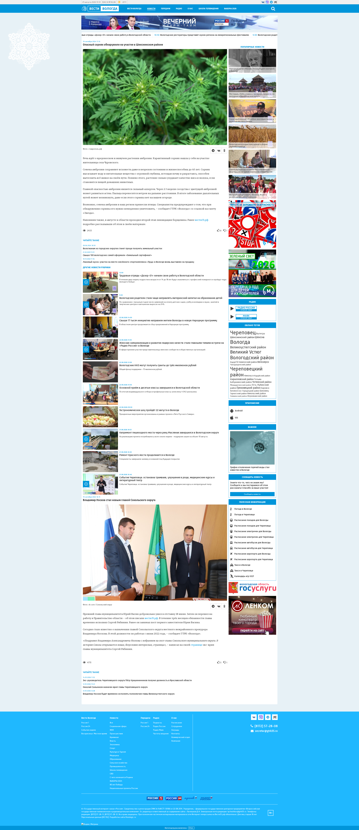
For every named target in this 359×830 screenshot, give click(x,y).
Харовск (265, 388)
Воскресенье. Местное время (94, 733)
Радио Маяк (158, 730)
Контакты (175, 733)
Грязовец (264, 390)
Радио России (159, 726)
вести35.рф (201, 220)
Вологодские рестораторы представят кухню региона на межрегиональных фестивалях (127, 35)
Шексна (259, 337)
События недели (88, 730)
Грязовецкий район (249, 387)
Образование (115, 759)
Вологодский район (252, 358)
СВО (111, 774)
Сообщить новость (252, 494)
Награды (175, 730)
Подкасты (157, 723)
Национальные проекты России (124, 788)
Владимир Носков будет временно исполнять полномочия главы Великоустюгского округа (128, 693)
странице (196, 644)
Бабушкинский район (241, 382)
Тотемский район (261, 382)
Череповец (243, 332)
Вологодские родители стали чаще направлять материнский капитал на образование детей (227, 35)
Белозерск (263, 362)
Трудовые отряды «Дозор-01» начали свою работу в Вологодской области (161, 275)
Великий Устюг (245, 352)
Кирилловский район (242, 379)
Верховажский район (257, 396)
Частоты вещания (161, 733)
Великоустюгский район (248, 347)
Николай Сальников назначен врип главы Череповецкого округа (115, 687)
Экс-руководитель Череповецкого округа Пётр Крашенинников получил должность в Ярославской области (137, 680)
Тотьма (257, 379)
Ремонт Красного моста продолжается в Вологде (146, 455)
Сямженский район (238, 396)
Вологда (240, 342)
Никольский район (256, 393)
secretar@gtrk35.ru (266, 731)
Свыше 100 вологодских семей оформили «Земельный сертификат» (117, 255)
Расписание (176, 723)
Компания (175, 741)
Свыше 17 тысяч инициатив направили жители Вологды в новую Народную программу (168, 320)
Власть (113, 741)
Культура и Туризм (118, 752)
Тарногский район (238, 393)
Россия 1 (85, 723)
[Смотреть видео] (100, 282)
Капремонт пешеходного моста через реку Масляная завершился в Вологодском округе (169, 432)
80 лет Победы (116, 784)
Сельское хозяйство (118, 763)
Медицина (114, 755)
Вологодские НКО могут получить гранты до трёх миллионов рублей (157, 365)
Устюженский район (246, 362)
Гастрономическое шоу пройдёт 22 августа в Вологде (149, 410)
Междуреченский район (240, 385)
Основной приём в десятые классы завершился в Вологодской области (159, 387)
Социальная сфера (118, 726)
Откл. (191, 828)
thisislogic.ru (131, 817)
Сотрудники (176, 726)
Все (111, 723)
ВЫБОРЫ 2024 (116, 781)
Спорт (112, 748)
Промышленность (118, 766)
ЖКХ (112, 730)
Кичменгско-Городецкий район (244, 391)
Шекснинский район (242, 337)
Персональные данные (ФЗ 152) (95, 817)
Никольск (249, 375)
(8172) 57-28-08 (266, 726)
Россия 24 (85, 726)
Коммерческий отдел (180, 737)
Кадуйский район (262, 375)
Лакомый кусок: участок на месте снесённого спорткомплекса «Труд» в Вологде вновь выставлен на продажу (138, 262)
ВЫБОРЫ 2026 (230, 8)
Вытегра (260, 333)
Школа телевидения (208, 8)
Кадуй (233, 362)
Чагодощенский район (240, 364)
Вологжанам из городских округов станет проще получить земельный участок (122, 248)
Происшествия (116, 733)
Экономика (115, 744)
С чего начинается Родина (121, 777)
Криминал (114, 737)
